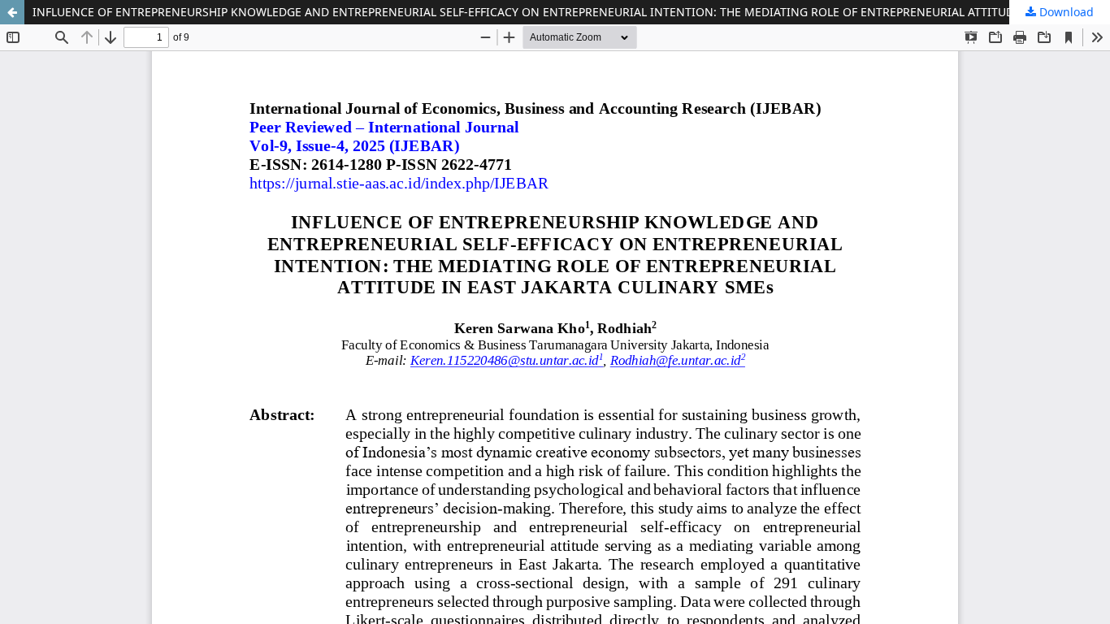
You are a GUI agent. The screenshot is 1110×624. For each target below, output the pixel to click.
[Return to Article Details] (12, 12)
